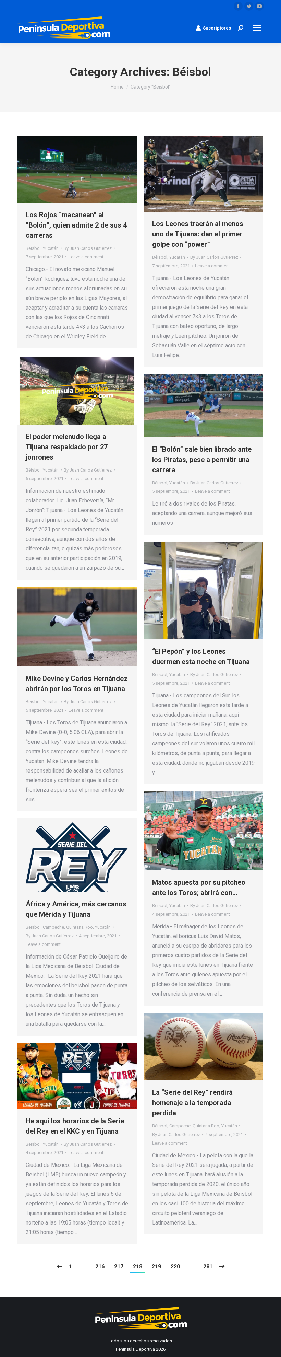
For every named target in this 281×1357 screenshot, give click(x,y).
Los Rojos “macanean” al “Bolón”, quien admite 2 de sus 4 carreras (76, 225)
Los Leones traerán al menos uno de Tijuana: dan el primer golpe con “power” (197, 234)
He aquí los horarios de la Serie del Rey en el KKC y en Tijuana (75, 1126)
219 (156, 1266)
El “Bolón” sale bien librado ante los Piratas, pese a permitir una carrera (202, 459)
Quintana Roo (79, 927)
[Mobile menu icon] (257, 28)
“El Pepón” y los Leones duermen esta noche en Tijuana (201, 656)
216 (100, 1266)
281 (207, 1266)
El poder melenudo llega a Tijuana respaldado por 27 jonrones (67, 446)
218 (137, 1266)
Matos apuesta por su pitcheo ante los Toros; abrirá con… (198, 887)
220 (175, 1266)
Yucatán (51, 248)
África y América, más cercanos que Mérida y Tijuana (76, 909)
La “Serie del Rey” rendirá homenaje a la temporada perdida (192, 1102)
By (88, 248)
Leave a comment (86, 256)
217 (118, 1266)
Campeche (53, 927)
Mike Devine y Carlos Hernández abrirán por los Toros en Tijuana (76, 683)
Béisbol (33, 248)
